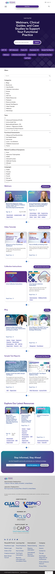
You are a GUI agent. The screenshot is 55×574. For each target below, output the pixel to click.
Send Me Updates (32, 465)
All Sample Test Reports (42, 356)
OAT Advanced (13, 50)
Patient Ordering (32, 546)
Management (32, 346)
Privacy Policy (43, 566)
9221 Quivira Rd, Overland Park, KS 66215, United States (20, 489)
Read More (32, 210)
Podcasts (8, 100)
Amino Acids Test (11, 122)
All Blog (47, 310)
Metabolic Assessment (12, 144)
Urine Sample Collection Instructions (36, 284)
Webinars (6, 55)
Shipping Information (31, 549)
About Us (41, 546)
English (8, 174)
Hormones (9, 139)
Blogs (7, 83)
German (8, 178)
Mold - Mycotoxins (34, 390)
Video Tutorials (10, 106)
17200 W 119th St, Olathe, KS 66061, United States (18, 483)
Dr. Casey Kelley (33, 215)
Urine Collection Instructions (14, 284)
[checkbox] (5, 83)
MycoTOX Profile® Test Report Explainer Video (37, 374)
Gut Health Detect (11, 137)
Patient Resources (11, 98)
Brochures (9, 85)
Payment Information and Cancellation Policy (21, 559)
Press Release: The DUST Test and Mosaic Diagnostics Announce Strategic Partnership (38, 328)
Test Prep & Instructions (19, 554)
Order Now (27, 6)
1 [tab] (26, 222)
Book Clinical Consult (7, 557)
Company (42, 543)
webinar (43, 217)
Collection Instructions (12, 89)
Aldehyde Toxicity (11, 161)
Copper (13, 340)
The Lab (41, 553)
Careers (41, 548)
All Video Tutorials (44, 227)
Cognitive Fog (44, 213)
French (8, 176)
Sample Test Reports (47, 50)
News (7, 94)
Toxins (8, 146)
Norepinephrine (10, 344)
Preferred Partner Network (44, 563)
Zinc (21, 346)
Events (8, 91)
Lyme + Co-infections (12, 142)
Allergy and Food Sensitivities (14, 135)
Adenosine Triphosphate (13, 154)
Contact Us (44, 465)
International (32, 543)
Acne (7, 152)
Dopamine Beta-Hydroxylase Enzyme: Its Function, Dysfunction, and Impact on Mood (16, 328)
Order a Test (7, 551)
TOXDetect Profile (42, 298)
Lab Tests (27, 58)
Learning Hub (20, 543)
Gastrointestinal (33, 298)
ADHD (8, 157)
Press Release (40, 346)
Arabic (8, 170)
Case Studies (32, 55)
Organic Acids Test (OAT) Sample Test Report (15, 374)
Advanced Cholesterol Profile (14, 120)
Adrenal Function (11, 159)
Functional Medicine (42, 215)
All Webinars (45, 186)
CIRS (39, 213)
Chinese (8, 172)
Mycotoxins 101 (34, 50)
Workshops (9, 111)
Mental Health (10, 215)
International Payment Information (31, 554)
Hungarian (9, 180)
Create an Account (9, 553)
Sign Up (8, 212)
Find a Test (19, 548)
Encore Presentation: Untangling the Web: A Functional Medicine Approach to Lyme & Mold (38, 205)
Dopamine (9, 342)
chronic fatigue (33, 213)
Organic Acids (10, 217)
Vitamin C (16, 346)
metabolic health (18, 215)
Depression (18, 340)
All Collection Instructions (42, 267)
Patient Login (8, 548)
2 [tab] (28, 222)
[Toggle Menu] (6, 6)
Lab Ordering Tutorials (45, 55)
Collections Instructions (18, 55)
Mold (39, 217)
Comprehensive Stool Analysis (14, 129)
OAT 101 (4, 50)
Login (47, 2)
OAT (24, 215)
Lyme (35, 217)
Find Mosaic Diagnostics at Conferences (43, 557)
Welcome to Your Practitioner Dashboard (14, 245)
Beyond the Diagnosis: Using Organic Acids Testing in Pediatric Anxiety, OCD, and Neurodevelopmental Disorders (15, 205)
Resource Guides (11, 102)
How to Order (20, 551)
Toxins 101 (24, 50)
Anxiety (8, 340)
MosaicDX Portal (9, 543)
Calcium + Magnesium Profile (14, 126)
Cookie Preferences (23, 572)
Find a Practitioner (21, 546)
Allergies (8, 163)
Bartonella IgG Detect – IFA (13, 124)
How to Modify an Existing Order (38, 244)
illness (31, 217)
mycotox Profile (42, 390)
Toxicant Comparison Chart (43, 415)
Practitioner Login (9, 546)
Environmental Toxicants (42, 440)
